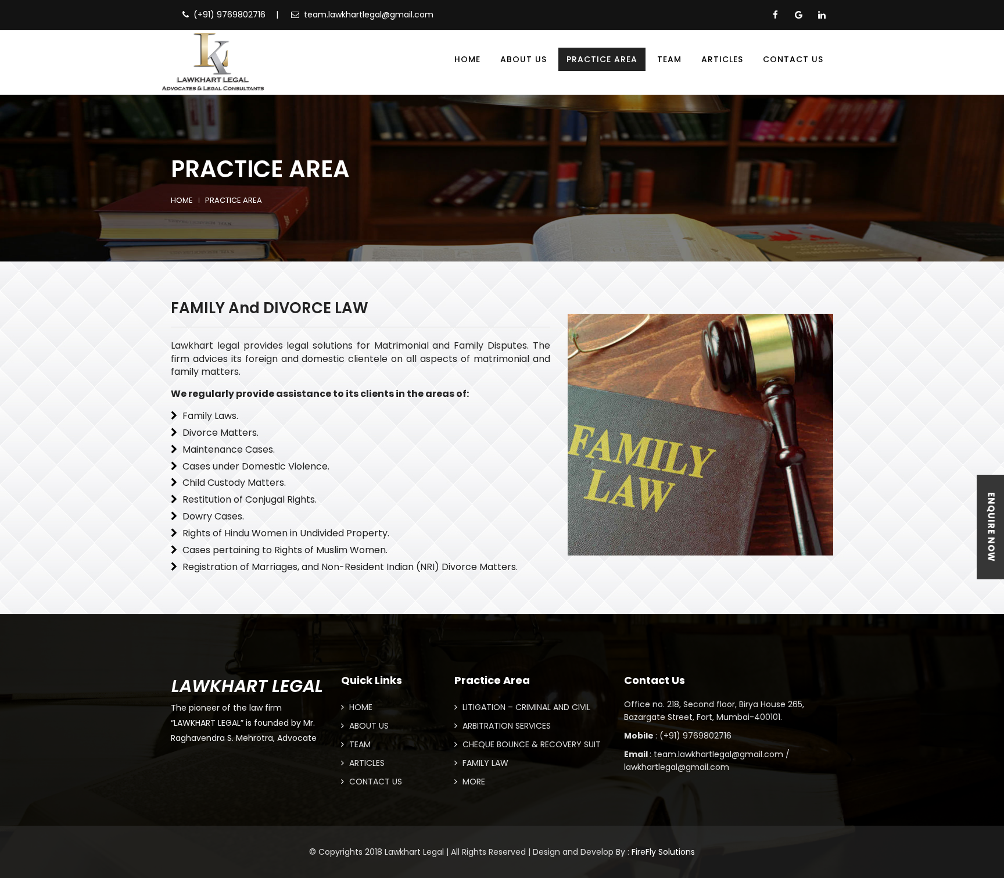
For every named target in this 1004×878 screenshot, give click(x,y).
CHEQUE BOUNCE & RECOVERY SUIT (530, 744)
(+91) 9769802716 (229, 14)
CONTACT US (374, 781)
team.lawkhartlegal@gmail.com (368, 14)
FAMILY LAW (484, 763)
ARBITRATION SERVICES (505, 726)
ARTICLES (366, 763)
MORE (472, 781)
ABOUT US (368, 726)
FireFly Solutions (663, 852)
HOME (359, 707)
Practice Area (233, 200)
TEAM (359, 744)
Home (182, 200)
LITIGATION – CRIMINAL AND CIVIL (525, 707)
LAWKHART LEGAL (247, 685)
